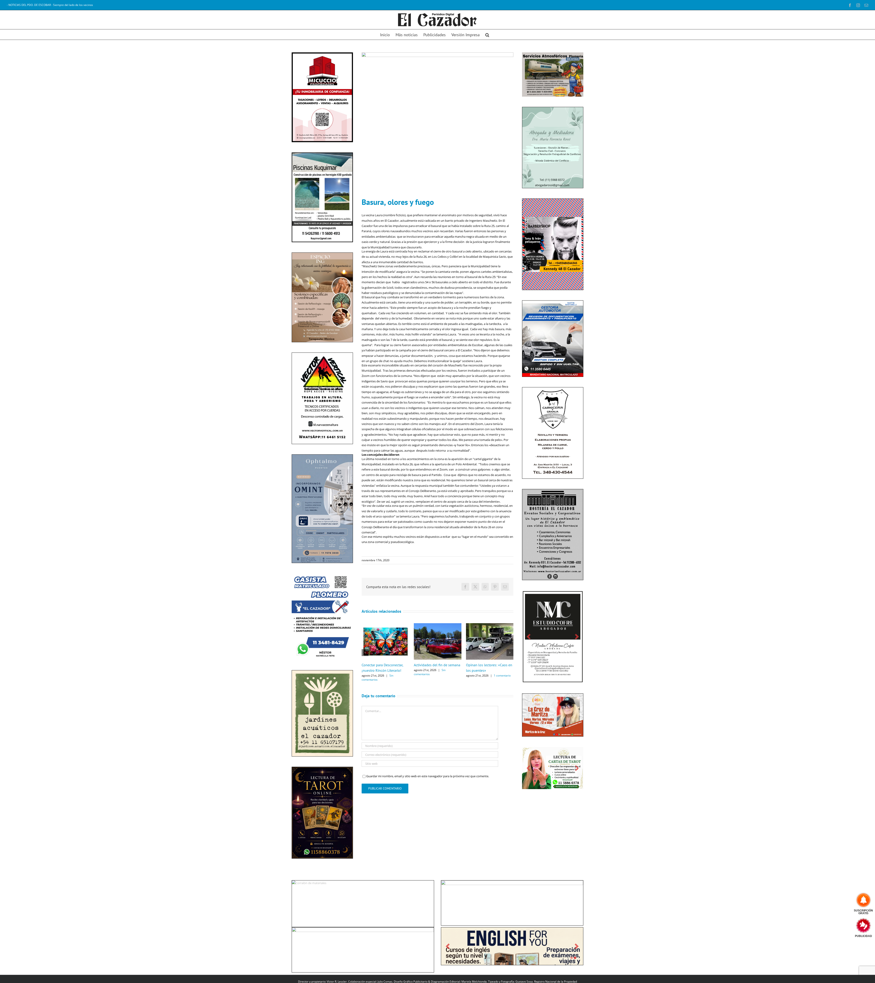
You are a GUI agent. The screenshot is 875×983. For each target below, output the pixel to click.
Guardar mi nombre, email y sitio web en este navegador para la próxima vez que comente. (427, 776)
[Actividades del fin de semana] (437, 625)
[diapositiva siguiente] (346, 806)
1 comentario (502, 675)
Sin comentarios (377, 678)
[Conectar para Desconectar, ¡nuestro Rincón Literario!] (385, 625)
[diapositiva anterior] (298, 806)
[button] (487, 34)
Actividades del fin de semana (437, 665)
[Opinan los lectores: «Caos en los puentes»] (490, 625)
